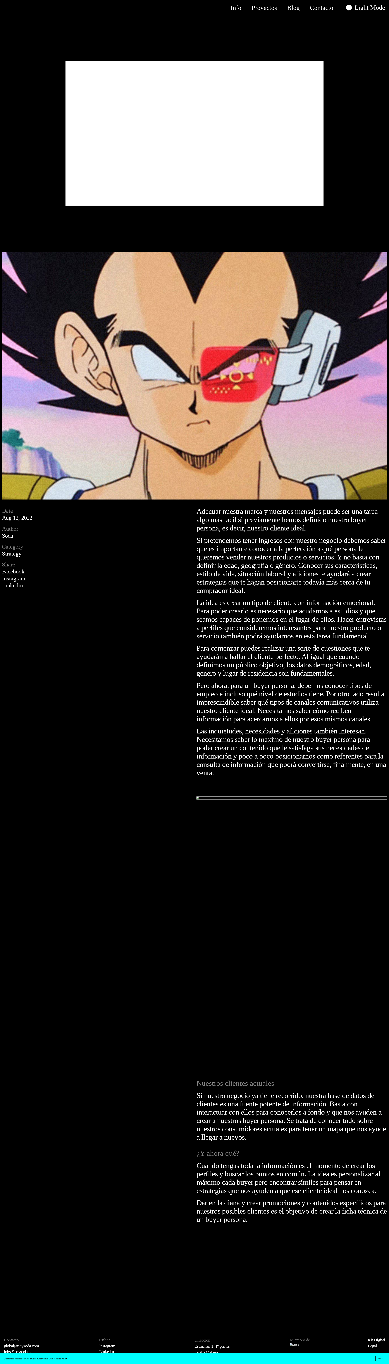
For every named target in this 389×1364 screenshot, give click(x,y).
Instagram (13, 578)
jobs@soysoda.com (20, 1351)
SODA (18, 7)
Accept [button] (380, 1358)
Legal (372, 1346)
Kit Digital (376, 1340)
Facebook (13, 571)
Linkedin (12, 585)
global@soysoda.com (21, 1346)
